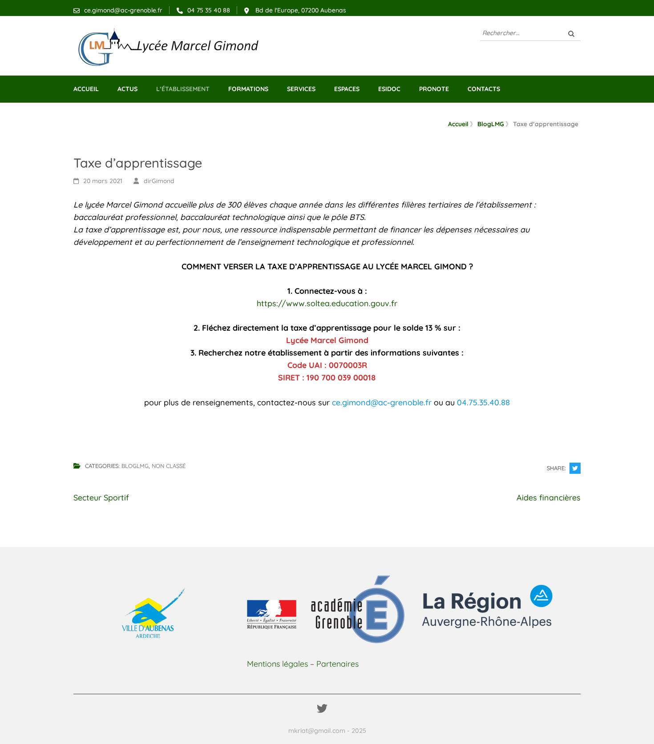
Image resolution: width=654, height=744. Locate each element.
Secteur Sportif (101, 497)
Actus (127, 89)
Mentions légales (277, 664)
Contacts (484, 89)
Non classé (169, 465)
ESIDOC (389, 89)
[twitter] (322, 708)
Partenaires (337, 664)
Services (301, 89)
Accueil (86, 89)
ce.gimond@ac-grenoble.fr (123, 10)
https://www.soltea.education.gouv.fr (327, 303)
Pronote (434, 89)
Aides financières (549, 497)
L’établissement (183, 89)
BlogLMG (135, 465)
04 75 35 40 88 (208, 10)
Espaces (346, 89)
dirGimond (159, 181)
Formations (248, 89)
